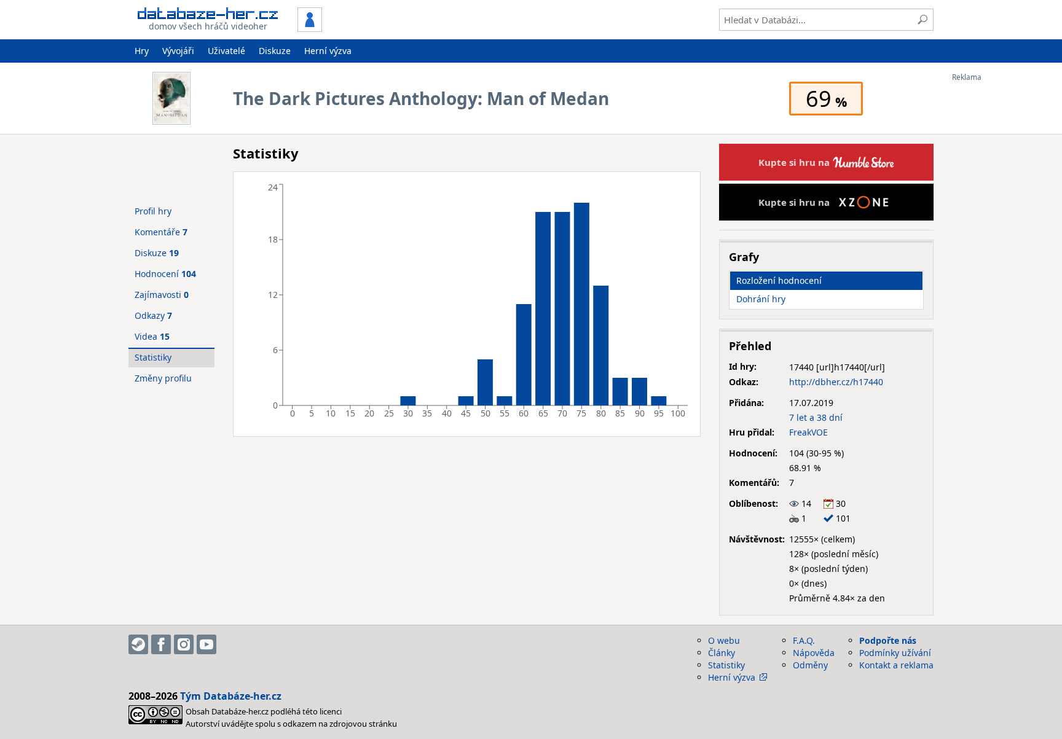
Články (721, 653)
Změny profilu (163, 378)
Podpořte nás (887, 640)
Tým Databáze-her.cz (230, 696)
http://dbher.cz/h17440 (836, 382)
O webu (724, 640)
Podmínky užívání (895, 653)
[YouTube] (206, 644)
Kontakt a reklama (896, 665)
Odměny (810, 665)
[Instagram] (184, 644)
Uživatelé (226, 51)
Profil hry (153, 211)
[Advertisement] (1001, 266)
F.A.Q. (804, 640)
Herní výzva (328, 51)
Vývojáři (178, 51)
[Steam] (138, 644)
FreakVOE (808, 432)
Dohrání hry (760, 299)
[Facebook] (161, 644)
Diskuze (275, 51)
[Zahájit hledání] (922, 19)
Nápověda (814, 653)
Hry (142, 51)
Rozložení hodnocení (779, 280)
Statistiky (153, 357)
